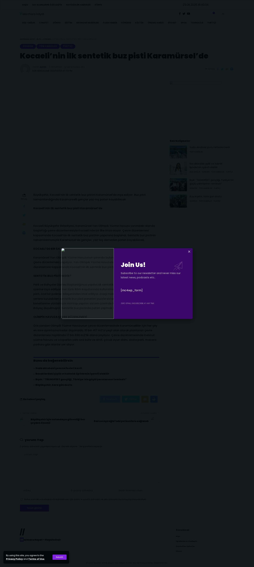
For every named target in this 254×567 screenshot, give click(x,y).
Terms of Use (36, 559)
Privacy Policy (14, 559)
